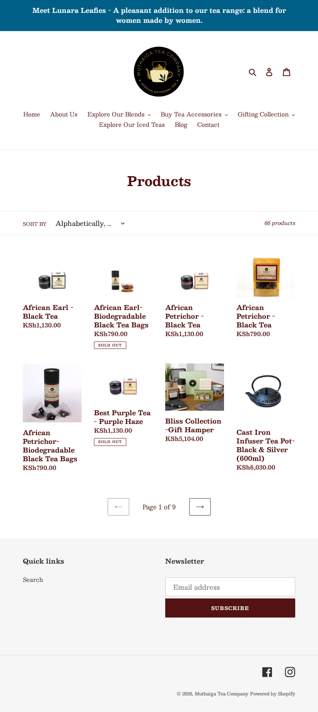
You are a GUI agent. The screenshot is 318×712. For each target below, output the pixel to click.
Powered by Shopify (272, 693)
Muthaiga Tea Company (221, 693)
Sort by (34, 224)
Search (33, 579)
